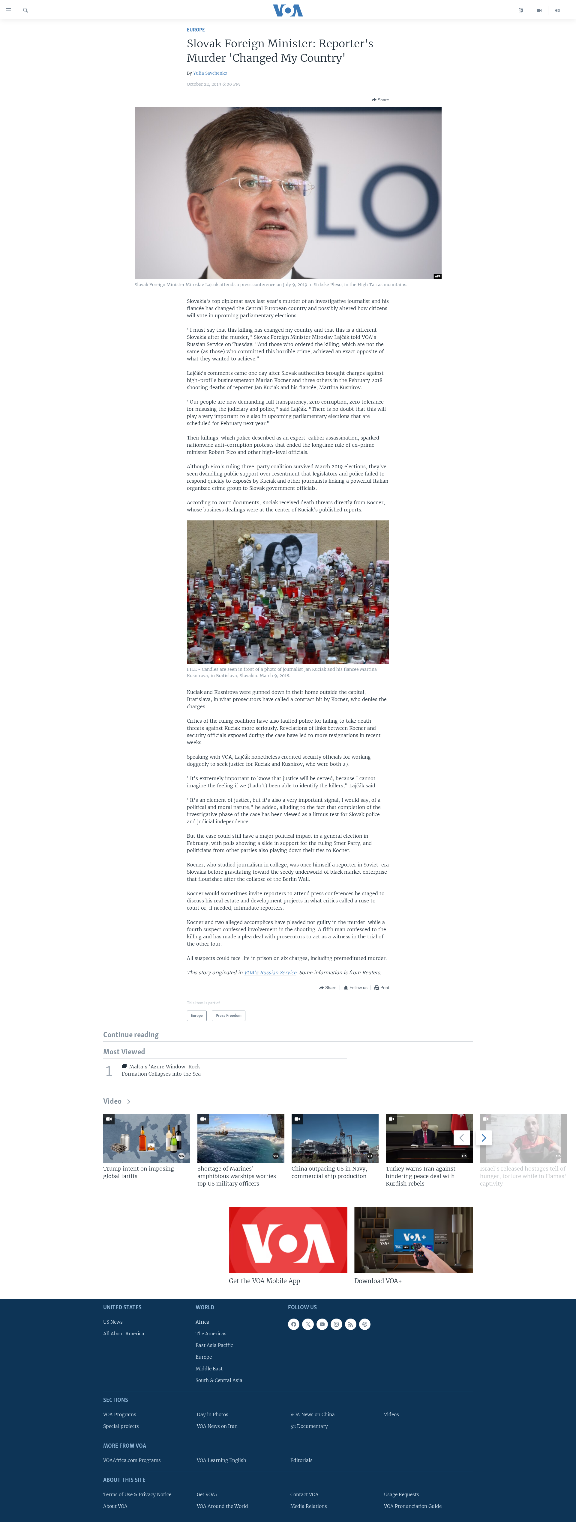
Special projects (121, 1426)
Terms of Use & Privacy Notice (137, 1494)
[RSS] (350, 1324)
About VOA (115, 1506)
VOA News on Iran (217, 1426)
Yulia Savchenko (210, 73)
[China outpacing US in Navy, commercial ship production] (335, 1138)
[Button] (380, 99)
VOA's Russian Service (270, 973)
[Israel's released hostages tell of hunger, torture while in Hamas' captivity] (523, 1138)
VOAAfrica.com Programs (132, 1460)
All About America (123, 1334)
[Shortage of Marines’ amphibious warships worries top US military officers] (240, 1138)
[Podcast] (364, 1324)
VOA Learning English (221, 1460)
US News (113, 1322)
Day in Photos (212, 1414)
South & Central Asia (219, 1380)
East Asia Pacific (214, 1345)
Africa (202, 1322)
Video (112, 1102)
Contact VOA (304, 1494)
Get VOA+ (207, 1494)
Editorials (301, 1460)
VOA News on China (312, 1414)
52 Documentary (309, 1426)
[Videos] (539, 10)
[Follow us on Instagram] (336, 1324)
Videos (391, 1414)
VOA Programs (119, 1414)
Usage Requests (401, 1494)
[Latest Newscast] (557, 10)
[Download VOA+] (413, 1240)
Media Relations (308, 1506)
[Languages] (521, 10)
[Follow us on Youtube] (322, 1324)
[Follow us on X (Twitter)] (308, 1324)
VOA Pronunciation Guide (413, 1506)
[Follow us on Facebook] (293, 1324)
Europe (196, 30)
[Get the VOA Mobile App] (288, 1240)
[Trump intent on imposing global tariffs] (146, 1138)
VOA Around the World (222, 1506)
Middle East (209, 1369)
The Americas (211, 1334)
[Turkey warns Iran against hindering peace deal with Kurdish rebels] (429, 1138)
